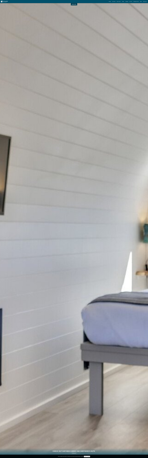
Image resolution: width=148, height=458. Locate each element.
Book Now (74, 4)
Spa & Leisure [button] (119, 1)
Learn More (82, 456)
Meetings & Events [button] (136, 1)
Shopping (126, 1)
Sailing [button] (123, 1)
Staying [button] (110, 1)
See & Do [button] (130, 1)
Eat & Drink (113, 1)
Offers (141, 1)
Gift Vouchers (145, 1)
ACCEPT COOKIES (87, 456)
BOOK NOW (74, 453)
